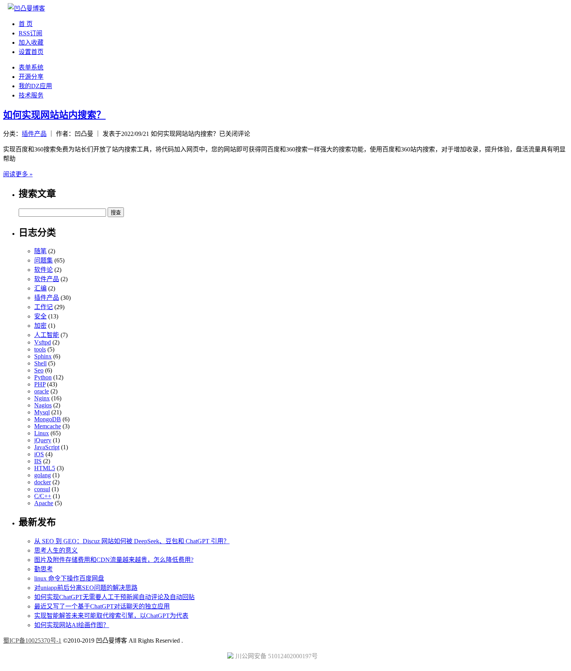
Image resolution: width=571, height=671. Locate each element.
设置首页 (31, 52)
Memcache (47, 426)
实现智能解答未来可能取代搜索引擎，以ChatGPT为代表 (111, 615)
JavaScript (46, 447)
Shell (40, 363)
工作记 (43, 307)
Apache (43, 503)
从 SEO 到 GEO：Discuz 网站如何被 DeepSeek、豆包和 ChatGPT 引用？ (132, 541)
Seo (39, 370)
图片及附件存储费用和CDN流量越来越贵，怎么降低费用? (113, 559)
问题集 (43, 260)
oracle (41, 391)
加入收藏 (31, 42)
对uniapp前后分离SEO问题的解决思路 (86, 587)
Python (43, 377)
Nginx (42, 398)
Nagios (43, 405)
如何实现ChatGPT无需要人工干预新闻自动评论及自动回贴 (114, 597)
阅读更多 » (18, 174)
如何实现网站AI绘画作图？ (71, 625)
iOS (39, 454)
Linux (41, 433)
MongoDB (47, 419)
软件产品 (46, 279)
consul (42, 489)
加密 (40, 325)
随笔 (40, 251)
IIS (38, 461)
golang (42, 475)
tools (40, 349)
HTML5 (44, 468)
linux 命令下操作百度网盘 (69, 578)
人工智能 (46, 335)
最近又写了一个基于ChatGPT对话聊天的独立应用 (102, 606)
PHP (39, 384)
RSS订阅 (30, 33)
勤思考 (43, 569)
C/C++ (42, 496)
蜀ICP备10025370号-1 (32, 640)
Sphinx (43, 356)
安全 (40, 316)
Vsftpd (42, 342)
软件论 (43, 269)
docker (42, 482)
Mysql (42, 412)
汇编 (40, 288)
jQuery (42, 440)
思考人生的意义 (56, 550)
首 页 (26, 24)
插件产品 (34, 133)
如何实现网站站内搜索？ (54, 115)
